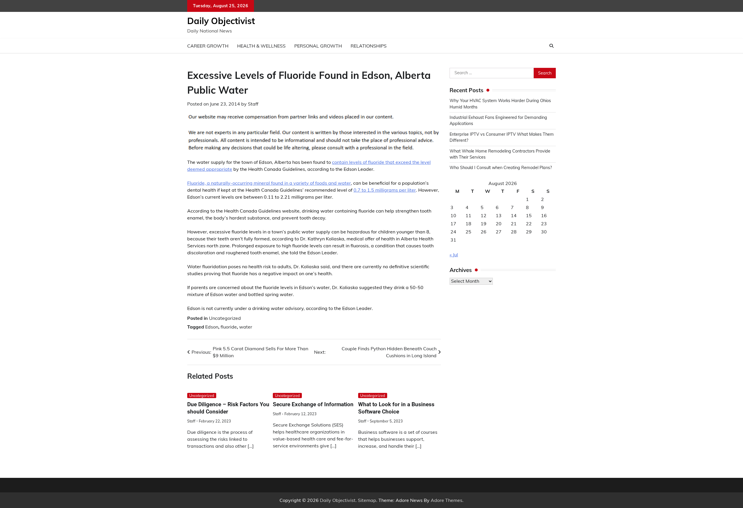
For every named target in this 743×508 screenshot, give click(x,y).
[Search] (551, 45)
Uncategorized (225, 318)
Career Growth (207, 46)
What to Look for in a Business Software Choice (396, 408)
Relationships (369, 46)
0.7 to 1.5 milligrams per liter (385, 190)
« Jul (454, 254)
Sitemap (367, 500)
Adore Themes (446, 500)
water (245, 327)
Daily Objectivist (221, 20)
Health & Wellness (261, 46)
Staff (253, 104)
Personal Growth (318, 46)
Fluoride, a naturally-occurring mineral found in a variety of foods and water (269, 183)
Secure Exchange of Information (313, 404)
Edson (211, 327)
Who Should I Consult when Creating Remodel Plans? (501, 167)
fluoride (229, 327)
